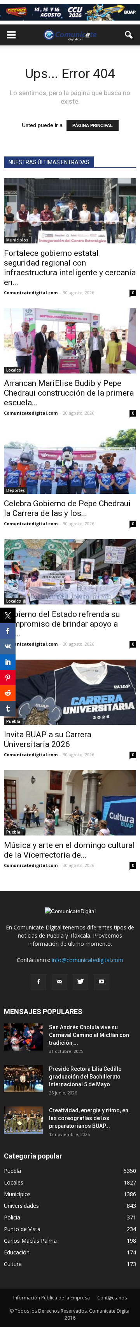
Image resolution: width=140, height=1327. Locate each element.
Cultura (13, 1264)
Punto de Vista (22, 1229)
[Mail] (59, 982)
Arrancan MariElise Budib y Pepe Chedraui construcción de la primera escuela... (69, 393)
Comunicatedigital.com (31, 292)
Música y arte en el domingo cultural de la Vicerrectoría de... (69, 850)
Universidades (21, 1205)
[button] (129, 34)
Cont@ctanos (112, 1297)
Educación (17, 1252)
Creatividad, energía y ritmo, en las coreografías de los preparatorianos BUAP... (88, 1118)
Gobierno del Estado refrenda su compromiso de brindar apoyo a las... (62, 624)
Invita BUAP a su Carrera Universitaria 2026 (47, 739)
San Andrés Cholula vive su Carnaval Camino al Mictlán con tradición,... (89, 1035)
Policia (12, 1217)
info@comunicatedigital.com (87, 960)
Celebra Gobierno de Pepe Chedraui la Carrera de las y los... (67, 508)
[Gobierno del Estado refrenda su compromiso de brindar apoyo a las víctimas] (70, 571)
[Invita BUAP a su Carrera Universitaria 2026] (70, 692)
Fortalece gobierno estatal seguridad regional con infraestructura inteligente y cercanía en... (70, 267)
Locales (13, 370)
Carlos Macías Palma (30, 1240)
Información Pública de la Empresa (51, 1297)
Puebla (13, 832)
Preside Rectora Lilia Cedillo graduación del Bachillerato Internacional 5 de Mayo (85, 1076)
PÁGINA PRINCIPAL (92, 125)
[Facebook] (38, 982)
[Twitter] (80, 982)
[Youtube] (101, 982)
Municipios (17, 240)
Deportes (15, 490)
